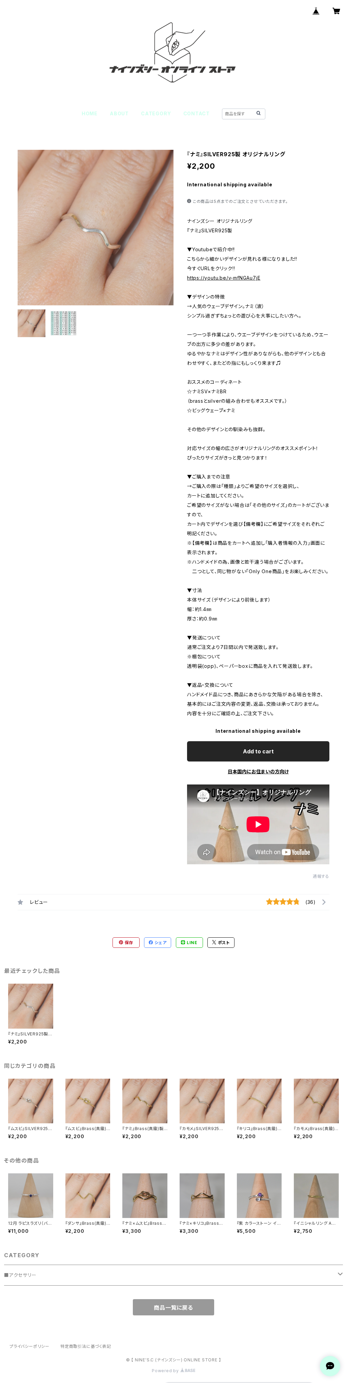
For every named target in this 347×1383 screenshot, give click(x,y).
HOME (90, 113)
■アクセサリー (20, 1275)
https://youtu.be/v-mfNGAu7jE (223, 278)
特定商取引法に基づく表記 (85, 1346)
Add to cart (258, 751)
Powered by (166, 1370)
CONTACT (196, 113)
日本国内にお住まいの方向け (258, 771)
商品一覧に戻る (173, 1307)
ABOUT (119, 113)
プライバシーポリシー (29, 1346)
